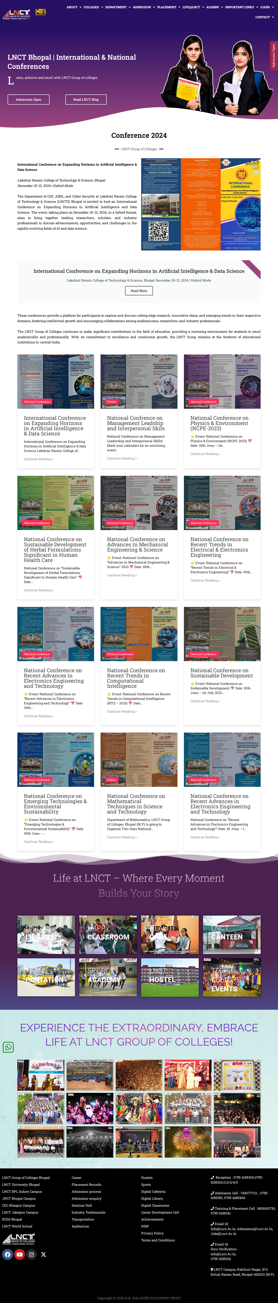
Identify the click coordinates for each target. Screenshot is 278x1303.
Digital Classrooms (155, 1205)
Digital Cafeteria (153, 1191)
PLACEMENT (166, 7)
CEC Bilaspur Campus (18, 1205)
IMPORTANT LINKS (239, 7)
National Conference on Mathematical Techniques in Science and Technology (136, 803)
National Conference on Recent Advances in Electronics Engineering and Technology (54, 678)
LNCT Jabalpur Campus (20, 1212)
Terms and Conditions (158, 1240)
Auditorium (80, 1226)
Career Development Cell (160, 1212)
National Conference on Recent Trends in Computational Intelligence (136, 678)
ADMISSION (142, 7)
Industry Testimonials (88, 1212)
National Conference (37, 401)
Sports (146, 1184)
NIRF (145, 1226)
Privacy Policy (152, 1233)
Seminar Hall (82, 1205)
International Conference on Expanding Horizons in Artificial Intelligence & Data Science (55, 425)
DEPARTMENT (116, 7)
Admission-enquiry (86, 1198)
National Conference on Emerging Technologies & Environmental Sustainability (55, 803)
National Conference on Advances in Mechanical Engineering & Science (137, 544)
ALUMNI (212, 7)
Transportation (83, 1219)
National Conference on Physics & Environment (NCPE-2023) (219, 423)
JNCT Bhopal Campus (19, 1198)
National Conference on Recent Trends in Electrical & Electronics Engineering (219, 547)
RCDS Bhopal (12, 1219)
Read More (139, 290)
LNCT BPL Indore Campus (22, 1191)
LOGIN (265, 7)
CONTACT (262, 17)
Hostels (146, 1177)
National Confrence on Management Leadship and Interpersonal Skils (136, 423)
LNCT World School (17, 1226)
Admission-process (86, 1191)
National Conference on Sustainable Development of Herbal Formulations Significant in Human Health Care (55, 549)
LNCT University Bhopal (21, 1184)
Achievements (152, 1219)
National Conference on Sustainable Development (221, 673)
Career (76, 1177)
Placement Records (86, 1184)
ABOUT (72, 7)
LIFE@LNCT (191, 7)
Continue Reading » (39, 459)
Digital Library (152, 1198)
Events (112, 401)
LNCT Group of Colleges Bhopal (26, 1177)
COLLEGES (91, 7)
